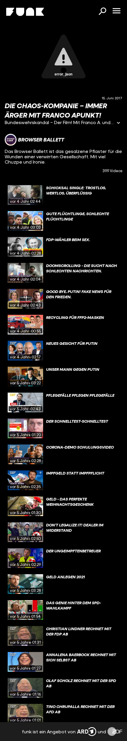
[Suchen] (102, 11)
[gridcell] (63, 195)
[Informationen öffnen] (118, 123)
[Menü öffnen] (116, 11)
